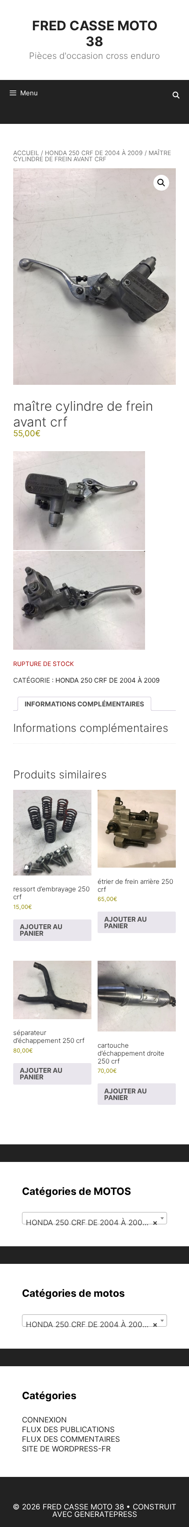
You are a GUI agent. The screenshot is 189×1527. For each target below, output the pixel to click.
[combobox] (94, 1218)
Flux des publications (68, 1429)
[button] (161, 183)
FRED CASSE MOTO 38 (94, 33)
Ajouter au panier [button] (41, 930)
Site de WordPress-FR (66, 1448)
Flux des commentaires (71, 1439)
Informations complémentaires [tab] (84, 704)
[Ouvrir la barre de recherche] (176, 95)
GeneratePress (105, 1514)
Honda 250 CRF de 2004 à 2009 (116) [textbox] (96, 1222)
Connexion (44, 1419)
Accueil (26, 152)
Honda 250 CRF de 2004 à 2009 (94, 152)
